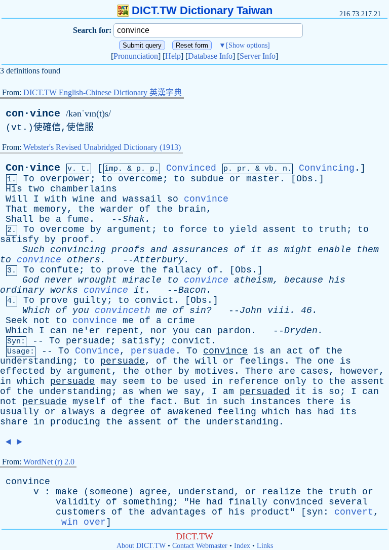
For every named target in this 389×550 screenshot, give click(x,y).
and (108, 199)
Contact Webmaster (199, 545)
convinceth (122, 310)
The (303, 361)
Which (36, 310)
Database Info (210, 56)
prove (121, 270)
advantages (178, 512)
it (256, 250)
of (144, 209)
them (368, 250)
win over (83, 522)
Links (265, 545)
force (193, 229)
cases (315, 371)
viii (278, 310)
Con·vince (33, 168)
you (80, 310)
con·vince (33, 114)
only (295, 381)
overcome (140, 179)
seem (134, 381)
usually (19, 412)
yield (243, 229)
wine (83, 199)
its (348, 412)
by (95, 229)
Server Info (258, 56)
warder (117, 209)
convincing (78, 250)
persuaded (265, 391)
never (58, 280)
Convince (97, 351)
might (298, 250)
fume (78, 219)
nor (158, 331)
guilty (90, 300)
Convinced (191, 168)
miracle (142, 280)
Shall (19, 219)
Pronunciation (135, 56)
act (295, 351)
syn (314, 512)
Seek (17, 321)
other (159, 371)
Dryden (301, 331)
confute (59, 270)
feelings (262, 361)
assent (279, 229)
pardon (234, 331)
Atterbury (159, 260)
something (148, 502)
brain (192, 209)
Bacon (192, 290)
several (348, 502)
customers (81, 512)
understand (206, 492)
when (150, 391)
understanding (36, 361)
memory (50, 209)
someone (108, 492)
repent (122, 331)
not (41, 321)
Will (17, 199)
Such (33, 250)
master (263, 179)
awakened (189, 412)
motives (214, 371)
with (56, 199)
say (192, 391)
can (58, 331)
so (172, 199)
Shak (134, 219)
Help (173, 56)
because (303, 280)
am (228, 391)
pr (241, 169)
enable (334, 250)
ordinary (22, 290)
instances (276, 402)
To (28, 179)
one (326, 361)
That (17, 209)
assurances (200, 250)
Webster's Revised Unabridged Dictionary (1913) (102, 147)
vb (269, 169)
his (337, 280)
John (251, 310)
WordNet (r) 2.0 (48, 461)
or (235, 179)
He (195, 502)
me (161, 310)
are (287, 371)
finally (247, 502)
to (106, 179)
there (320, 402)
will (206, 361)
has (303, 412)
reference (253, 381)
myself (89, 402)
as (273, 250)
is (258, 351)
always (78, 412)
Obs (304, 179)
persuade (88, 341)
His (14, 189)
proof (75, 239)
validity (78, 502)
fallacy (182, 270)
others (83, 260)
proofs (128, 250)
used (195, 381)
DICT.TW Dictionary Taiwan (202, 10)
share (14, 422)
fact (161, 402)
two (36, 189)
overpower (65, 179)
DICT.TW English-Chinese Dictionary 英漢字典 (102, 92)
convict (154, 300)
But (192, 402)
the (86, 209)
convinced (298, 502)
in (5, 381)
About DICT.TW (141, 545)
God (30, 280)
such (234, 402)
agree (153, 492)
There (259, 371)
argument (129, 229)
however (359, 371)
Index (242, 545)
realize (281, 492)
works (64, 290)
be (44, 219)
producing (75, 422)
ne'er (86, 331)
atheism (253, 280)
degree (128, 412)
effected (22, 371)
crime (181, 321)
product (270, 512)
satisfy (19, 239)
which (31, 381)
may (108, 381)
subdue (207, 179)
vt (16, 128)
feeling (236, 412)
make (67, 492)
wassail (142, 199)
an (275, 351)
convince (206, 199)
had (326, 412)
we (172, 391)
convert (353, 512)
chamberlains (83, 189)
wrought (97, 280)
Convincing (327, 168)
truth (332, 229)
